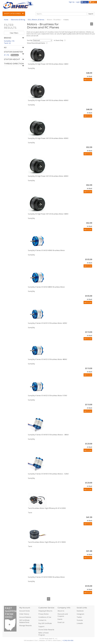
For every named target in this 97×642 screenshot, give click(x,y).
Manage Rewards (25, 625)
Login (78, 2)
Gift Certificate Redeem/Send (24, 621)
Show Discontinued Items (36, 43)
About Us (61, 611)
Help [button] (85, 2)
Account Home (24, 611)
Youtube (80, 620)
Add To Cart (88, 79)
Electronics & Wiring (18, 20)
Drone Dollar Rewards (46, 630)
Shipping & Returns (45, 611)
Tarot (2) (7, 43)
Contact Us (42, 620)
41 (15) (6, 55)
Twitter (79, 617)
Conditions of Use (44, 617)
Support (41, 626)
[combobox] (61, 14)
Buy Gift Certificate (45, 623)
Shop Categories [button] (12, 14)
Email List (61, 622)
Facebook (80, 611)
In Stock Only (59, 40)
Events (60, 619)
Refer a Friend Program (43, 634)
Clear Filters (14, 33)
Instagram (80, 614)
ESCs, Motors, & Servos (36, 20)
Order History (24, 614)
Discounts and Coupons (63, 615)
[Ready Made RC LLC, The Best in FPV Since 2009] (18, 5)
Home (6, 20)
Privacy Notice (43, 614)
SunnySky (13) (9, 41)
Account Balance (25, 617)
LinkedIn (80, 623)
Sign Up (71, 2)
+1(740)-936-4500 (67, 640)
